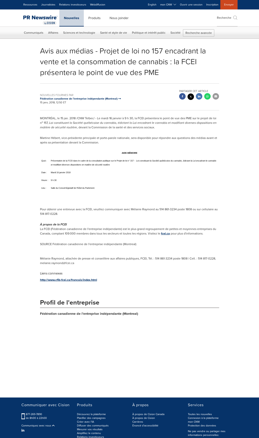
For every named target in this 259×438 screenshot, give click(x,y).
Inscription (212, 5)
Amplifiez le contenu (89, 433)
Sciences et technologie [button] (79, 32)
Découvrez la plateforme (91, 414)
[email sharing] (216, 97)
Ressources (30, 5)
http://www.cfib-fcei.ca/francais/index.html (68, 280)
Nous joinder (119, 18)
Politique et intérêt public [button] (149, 32)
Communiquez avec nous (36, 426)
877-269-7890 (34, 414)
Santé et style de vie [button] (113, 32)
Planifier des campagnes (91, 418)
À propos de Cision (143, 418)
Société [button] (175, 32)
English (152, 5)
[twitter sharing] (191, 97)
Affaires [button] (53, 32)
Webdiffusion (97, 5)
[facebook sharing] (182, 97)
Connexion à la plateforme (203, 418)
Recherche (224, 18)
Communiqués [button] (33, 32)
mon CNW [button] (166, 5)
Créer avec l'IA (85, 422)
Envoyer (229, 5)
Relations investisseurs (72, 5)
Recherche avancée (198, 33)
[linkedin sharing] (199, 97)
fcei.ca (165, 233)
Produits (94, 18)
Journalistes (48, 5)
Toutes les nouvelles (200, 414)
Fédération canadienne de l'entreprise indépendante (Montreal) (89, 313)
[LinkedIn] (23, 430)
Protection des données (202, 426)
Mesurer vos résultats (90, 429)
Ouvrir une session (191, 5)
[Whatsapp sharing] (207, 97)
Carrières (137, 422)
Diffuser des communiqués (93, 426)
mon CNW (194, 422)
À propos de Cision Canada (148, 414)
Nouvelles (71, 18)
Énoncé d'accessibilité (145, 426)
